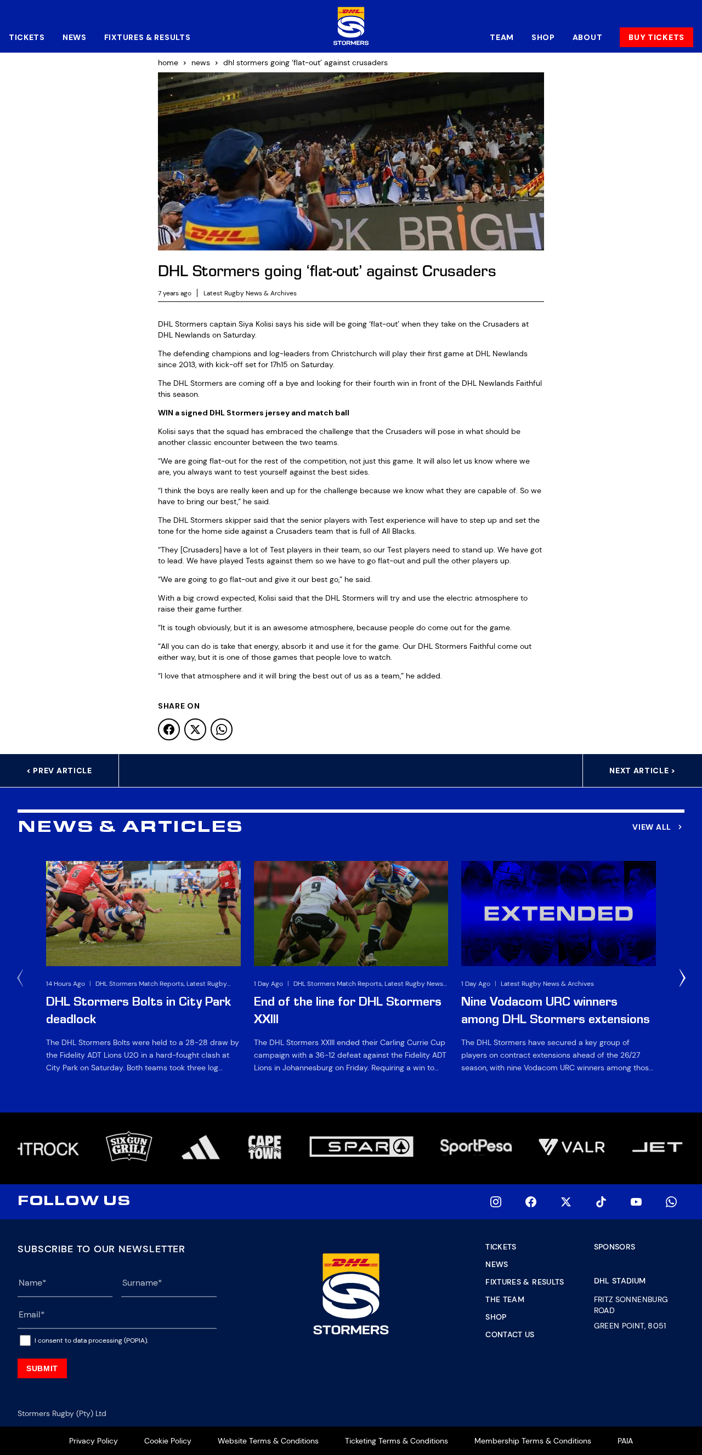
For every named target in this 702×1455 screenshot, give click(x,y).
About (588, 37)
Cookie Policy (167, 1441)
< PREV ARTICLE (59, 770)
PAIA (625, 1441)
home (168, 62)
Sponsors (615, 1247)
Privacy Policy (93, 1441)
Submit (42, 1368)
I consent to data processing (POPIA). (91, 1340)
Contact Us (510, 1334)
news (200, 62)
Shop (543, 37)
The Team (504, 1299)
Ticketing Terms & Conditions (396, 1441)
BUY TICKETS (656, 37)
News (75, 37)
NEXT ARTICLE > (642, 770)
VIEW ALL (651, 827)
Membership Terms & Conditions (532, 1441)
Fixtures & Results (147, 37)
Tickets (27, 37)
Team (502, 37)
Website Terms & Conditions (268, 1441)
